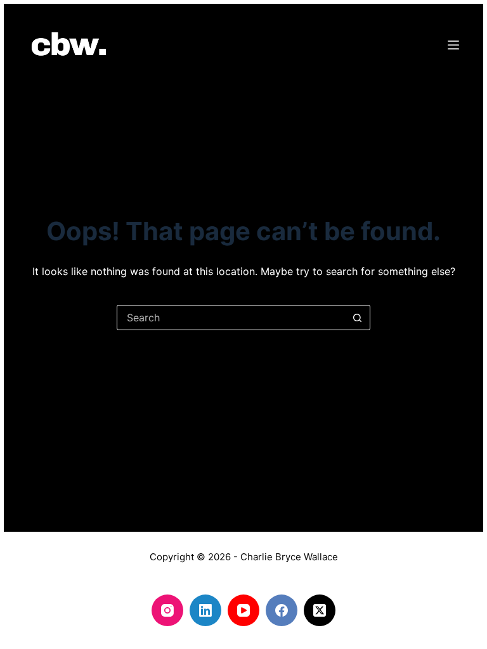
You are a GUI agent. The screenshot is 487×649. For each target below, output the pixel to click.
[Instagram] (167, 610)
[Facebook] (281, 610)
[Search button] (357, 317)
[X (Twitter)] (319, 610)
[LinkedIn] (205, 610)
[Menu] (453, 45)
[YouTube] (243, 610)
